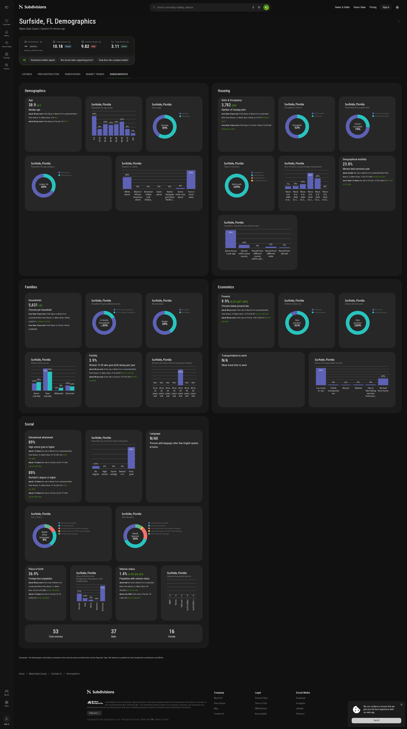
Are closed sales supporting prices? (77, 60)
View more (93, 713)
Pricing (372, 7)
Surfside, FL (56, 673)
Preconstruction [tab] (48, 74)
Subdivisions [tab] (72, 74)
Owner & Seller (342, 7)
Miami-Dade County (29, 28)
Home (21, 673)
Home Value (360, 7)
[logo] (32, 8)
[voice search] (253, 7)
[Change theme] (397, 7)
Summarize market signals (43, 60)
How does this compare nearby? (113, 60)
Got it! (376, 720)
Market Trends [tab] (95, 74)
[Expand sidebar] (6, 7)
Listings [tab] (27, 74)
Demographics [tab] (119, 74)
